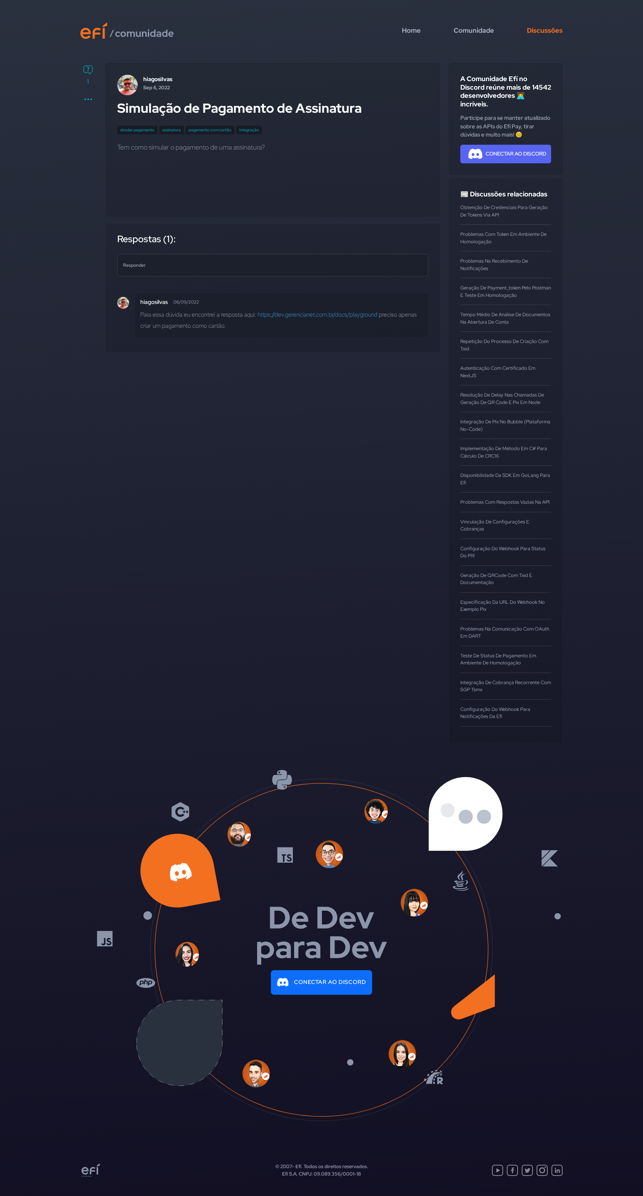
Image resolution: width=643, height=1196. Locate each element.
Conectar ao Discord (330, 982)
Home (411, 30)
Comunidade (474, 30)
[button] (88, 99)
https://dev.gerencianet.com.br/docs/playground (317, 314)
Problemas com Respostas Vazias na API (505, 502)
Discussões (545, 30)
